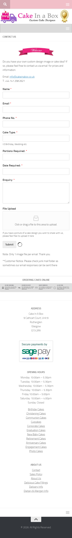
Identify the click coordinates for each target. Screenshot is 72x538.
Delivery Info (36, 486)
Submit (9, 244)
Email (7, 103)
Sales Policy (36, 474)
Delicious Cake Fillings (36, 482)
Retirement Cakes (36, 438)
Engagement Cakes (36, 447)
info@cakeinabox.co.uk (22, 76)
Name (7, 89)
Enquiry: (9, 180)
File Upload (9, 208)
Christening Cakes (36, 413)
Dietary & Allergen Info (36, 491)
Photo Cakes (36, 451)
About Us (36, 478)
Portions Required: (15, 151)
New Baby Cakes (36, 434)
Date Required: (13, 165)
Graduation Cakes (36, 430)
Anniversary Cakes (36, 442)
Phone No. (10, 118)
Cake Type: (10, 132)
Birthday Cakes (36, 409)
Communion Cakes (36, 417)
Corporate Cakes (36, 426)
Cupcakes (36, 421)
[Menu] (67, 4)
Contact (36, 470)
